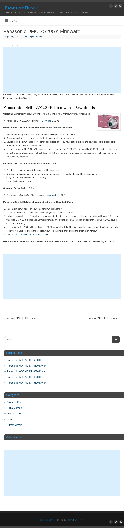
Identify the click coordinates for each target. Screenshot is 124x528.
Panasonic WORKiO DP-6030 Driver (26, 360)
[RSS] (120, 6)
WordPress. (80, 520)
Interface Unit (14, 413)
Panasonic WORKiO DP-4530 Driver (26, 365)
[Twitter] (115, 6)
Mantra (70, 520)
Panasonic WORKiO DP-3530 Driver (26, 382)
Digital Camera (35, 37)
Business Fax (14, 402)
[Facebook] (110, 6)
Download (46, 121)
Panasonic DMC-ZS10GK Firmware (20, 318)
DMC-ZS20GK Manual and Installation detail (27, 234)
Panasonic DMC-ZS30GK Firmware (103, 318)
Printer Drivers (14, 424)
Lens (9, 419)
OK (115, 339)
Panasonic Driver (21, 7)
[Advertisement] (62, 70)
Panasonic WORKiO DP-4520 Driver (26, 377)
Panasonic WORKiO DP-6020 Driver (26, 371)
